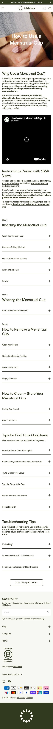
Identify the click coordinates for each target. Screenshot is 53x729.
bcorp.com (17, 666)
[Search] (44, 8)
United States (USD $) (10, 674)
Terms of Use (28, 619)
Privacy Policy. (39, 619)
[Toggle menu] (3, 8)
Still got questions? (26, 582)
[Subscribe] (48, 612)
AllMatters (12, 697)
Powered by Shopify (25, 697)
